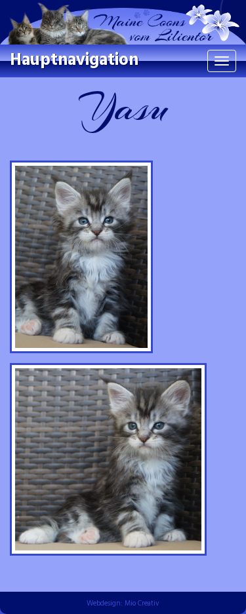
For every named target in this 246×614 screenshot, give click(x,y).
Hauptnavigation (74, 60)
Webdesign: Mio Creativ (123, 603)
